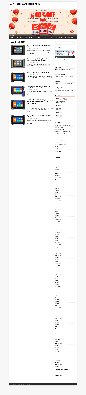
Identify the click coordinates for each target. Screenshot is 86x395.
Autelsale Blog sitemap (59, 372)
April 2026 (57, 169)
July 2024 (57, 209)
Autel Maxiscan (59, 112)
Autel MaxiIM (18, 37)
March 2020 (57, 305)
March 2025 (57, 194)
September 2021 (58, 274)
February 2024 (58, 219)
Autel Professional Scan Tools (61, 135)
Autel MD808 (58, 105)
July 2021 (57, 278)
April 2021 (57, 284)
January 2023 (57, 247)
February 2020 (58, 307)
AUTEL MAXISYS (38, 37)
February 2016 (58, 358)
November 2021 (58, 270)
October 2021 (58, 272)
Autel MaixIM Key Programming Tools (62, 131)
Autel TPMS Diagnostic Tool (60, 140)
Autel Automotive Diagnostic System (62, 125)
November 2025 (58, 179)
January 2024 (57, 221)
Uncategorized (58, 148)
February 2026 (58, 173)
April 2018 (57, 333)
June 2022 (57, 261)
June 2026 (57, 165)
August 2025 (57, 184)
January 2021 (57, 288)
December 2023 (58, 223)
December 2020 (58, 291)
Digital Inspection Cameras (60, 144)
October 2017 (58, 341)
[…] (34, 53)
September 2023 (58, 230)
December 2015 (58, 360)
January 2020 (57, 309)
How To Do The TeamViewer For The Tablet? (38, 116)
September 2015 (58, 364)
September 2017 (58, 343)
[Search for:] (65, 43)
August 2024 (57, 207)
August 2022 (57, 257)
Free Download (69, 37)
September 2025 (58, 181)
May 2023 (57, 238)
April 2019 (57, 324)
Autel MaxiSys (59, 109)
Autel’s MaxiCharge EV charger (61, 142)
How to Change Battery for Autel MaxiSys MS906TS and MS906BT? (37, 59)
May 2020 (57, 301)
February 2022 (58, 263)
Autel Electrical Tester (59, 129)
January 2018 (57, 339)
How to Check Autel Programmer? (38, 72)
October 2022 (58, 253)
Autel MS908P (59, 102)
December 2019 (58, 312)
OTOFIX (45, 37)
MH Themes (28, 384)
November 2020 (58, 293)
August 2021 (57, 276)
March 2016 (57, 356)
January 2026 (57, 175)
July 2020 (57, 297)
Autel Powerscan (59, 118)
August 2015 (57, 366)
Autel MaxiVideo (59, 116)
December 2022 (58, 249)
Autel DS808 (58, 104)
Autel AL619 (58, 106)
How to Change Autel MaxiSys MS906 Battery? (38, 46)
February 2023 (58, 244)
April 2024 (57, 215)
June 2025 (57, 188)
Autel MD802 (58, 113)
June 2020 (57, 299)
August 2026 (57, 161)
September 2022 (58, 255)
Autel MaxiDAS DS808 (60, 98)
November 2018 (58, 328)
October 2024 (58, 202)
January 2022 (57, 265)
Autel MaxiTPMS (59, 111)
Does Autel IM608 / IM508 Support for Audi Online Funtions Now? (38, 87)
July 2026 (57, 163)
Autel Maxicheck (59, 115)
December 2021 (58, 267)
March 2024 (57, 217)
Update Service (58, 37)
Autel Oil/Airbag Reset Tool (60, 133)
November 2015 (58, 362)
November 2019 (58, 314)
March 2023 (57, 242)
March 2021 (57, 286)
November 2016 (58, 353)
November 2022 (58, 251)
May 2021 (57, 282)
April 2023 (57, 240)
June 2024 (57, 211)
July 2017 (57, 347)
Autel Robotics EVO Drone (60, 138)
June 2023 (57, 236)
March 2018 (57, 335)
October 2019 (58, 316)
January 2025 (57, 198)
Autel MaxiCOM (28, 37)
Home (11, 37)
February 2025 (58, 196)
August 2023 (57, 232)
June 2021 (57, 280)
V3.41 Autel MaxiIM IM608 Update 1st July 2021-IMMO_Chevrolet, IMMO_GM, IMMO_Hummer (40, 101)
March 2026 (57, 171)
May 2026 (57, 167)
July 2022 (57, 259)
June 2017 (57, 349)
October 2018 (58, 330)
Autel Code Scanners (59, 127)
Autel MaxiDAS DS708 (60, 101)
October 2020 (58, 295)
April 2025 (57, 192)
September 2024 (58, 205)
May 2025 (57, 190)
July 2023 (57, 234)
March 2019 (57, 326)
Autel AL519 (58, 108)
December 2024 (58, 200)
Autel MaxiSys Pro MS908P (61, 99)
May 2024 (57, 213)
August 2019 (57, 320)
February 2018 (58, 337)
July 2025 (57, 186)
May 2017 (57, 351)
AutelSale (57, 379)
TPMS (51, 37)
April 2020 (57, 303)
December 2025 (58, 177)
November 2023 (58, 226)
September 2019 (58, 318)
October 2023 (58, 228)
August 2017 (57, 345)
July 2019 (57, 322)
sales (35, 48)
